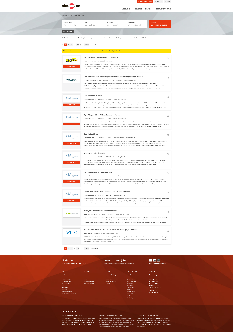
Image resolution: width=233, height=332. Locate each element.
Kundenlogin (87, 275)
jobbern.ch (130, 283)
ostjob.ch (109, 260)
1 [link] (65, 45)
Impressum (108, 283)
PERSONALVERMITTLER (163, 9)
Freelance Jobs (66, 283)
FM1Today (130, 298)
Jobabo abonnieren (67, 275)
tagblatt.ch (130, 296)
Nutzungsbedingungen (112, 281)
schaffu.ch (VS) (131, 292)
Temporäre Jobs (66, 281)
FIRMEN (148, 9)
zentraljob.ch (131, 287)
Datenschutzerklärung (112, 279)
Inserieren (86, 277)
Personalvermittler (89, 281)
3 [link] (71, 45)
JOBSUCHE (126, 9)
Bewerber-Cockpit (89, 283)
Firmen (85, 279)
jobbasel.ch (130, 285)
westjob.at (121, 260)
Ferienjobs (64, 289)
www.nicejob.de (76, 38)
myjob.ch (129, 289)
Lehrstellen (65, 287)
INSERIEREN (138, 9)
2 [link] (68, 45)
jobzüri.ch (130, 279)
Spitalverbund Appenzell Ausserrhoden (93, 38)
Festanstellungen (66, 279)
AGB (107, 277)
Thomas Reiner (153, 290)
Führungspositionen (67, 292)
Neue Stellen (65, 277)
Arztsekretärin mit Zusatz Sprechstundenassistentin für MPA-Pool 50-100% (126, 38)
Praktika (64, 285)
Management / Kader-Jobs (69, 294)
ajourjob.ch (130, 294)
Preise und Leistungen (111, 275)
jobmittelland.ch (131, 281)
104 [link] (78, 45)
